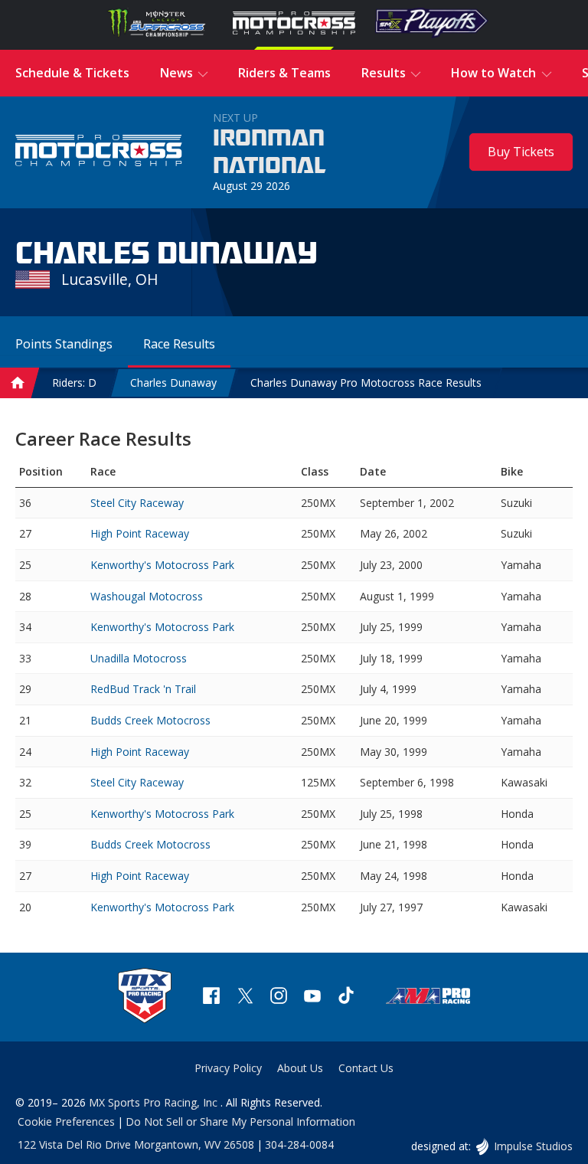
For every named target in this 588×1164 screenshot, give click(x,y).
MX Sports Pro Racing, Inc (154, 1102)
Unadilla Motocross (138, 658)
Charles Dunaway (173, 382)
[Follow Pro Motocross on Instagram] (279, 997)
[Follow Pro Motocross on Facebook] (211, 997)
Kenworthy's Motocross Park (162, 564)
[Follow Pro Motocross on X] (245, 997)
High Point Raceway (139, 533)
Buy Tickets (521, 151)
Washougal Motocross (146, 596)
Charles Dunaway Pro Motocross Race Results (366, 382)
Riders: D (74, 382)
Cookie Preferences (66, 1121)
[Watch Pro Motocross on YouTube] (312, 997)
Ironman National (269, 152)
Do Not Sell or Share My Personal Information (240, 1121)
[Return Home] (99, 152)
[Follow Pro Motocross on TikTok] (346, 997)
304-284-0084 (299, 1144)
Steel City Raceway (137, 502)
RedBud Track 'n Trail (143, 689)
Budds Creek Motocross (150, 720)
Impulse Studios (533, 1146)
